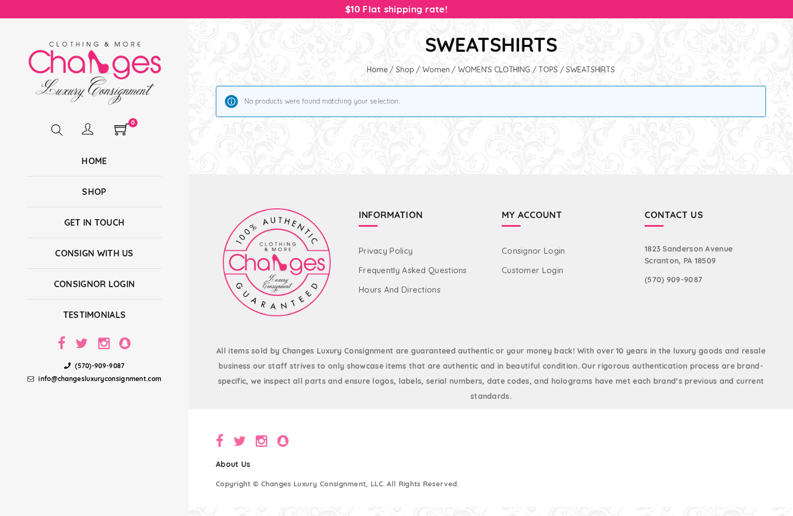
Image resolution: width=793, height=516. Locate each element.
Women (435, 69)
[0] (121, 133)
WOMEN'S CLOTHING (494, 69)
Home (377, 69)
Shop (405, 69)
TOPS (547, 69)
